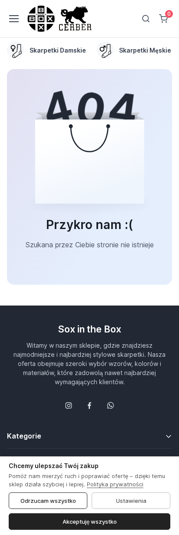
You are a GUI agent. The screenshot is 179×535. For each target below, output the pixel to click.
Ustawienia (131, 500)
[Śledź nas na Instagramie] (68, 405)
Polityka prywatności (115, 484)
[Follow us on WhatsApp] (110, 405)
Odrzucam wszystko (48, 500)
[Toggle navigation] (13, 19)
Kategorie (24, 436)
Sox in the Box (89, 329)
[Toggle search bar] (146, 18)
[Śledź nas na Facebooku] (89, 405)
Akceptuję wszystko (90, 521)
